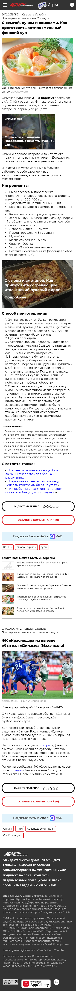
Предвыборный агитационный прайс (32, 880)
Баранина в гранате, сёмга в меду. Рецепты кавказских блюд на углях (32, 483)
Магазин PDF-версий (34, 865)
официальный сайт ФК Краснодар (24, 700)
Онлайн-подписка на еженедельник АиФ (34, 870)
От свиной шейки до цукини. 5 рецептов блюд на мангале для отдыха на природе (44, 587)
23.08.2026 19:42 (12, 628)
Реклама (9, 865)
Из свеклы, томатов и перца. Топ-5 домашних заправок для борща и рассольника (32, 474)
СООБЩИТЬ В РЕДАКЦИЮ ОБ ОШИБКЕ (29, 885)
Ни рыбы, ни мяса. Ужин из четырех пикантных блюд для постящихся (33, 490)
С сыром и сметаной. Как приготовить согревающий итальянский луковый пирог (32, 285)
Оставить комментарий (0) (38, 520)
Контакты (41, 875)
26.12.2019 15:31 (10, 14)
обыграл (44, 745)
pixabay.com (20, 91)
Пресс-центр (51, 860)
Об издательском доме (21, 860)
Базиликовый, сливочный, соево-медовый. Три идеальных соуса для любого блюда (43, 575)
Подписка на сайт (17, 875)
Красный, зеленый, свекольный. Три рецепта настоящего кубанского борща (41, 598)
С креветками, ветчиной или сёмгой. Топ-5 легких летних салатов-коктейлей (40, 609)
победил (16, 770)
